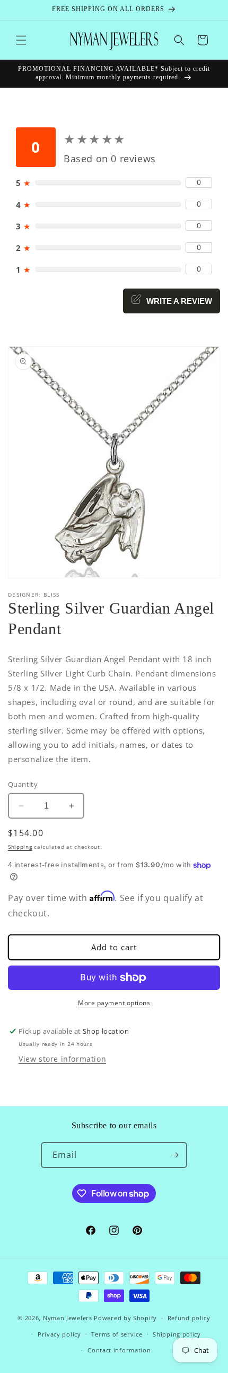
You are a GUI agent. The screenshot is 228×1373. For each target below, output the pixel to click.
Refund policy (189, 1318)
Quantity (23, 784)
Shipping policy (177, 1334)
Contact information (119, 1350)
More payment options (114, 1002)
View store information (62, 1059)
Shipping (20, 846)
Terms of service (116, 1334)
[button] (21, 40)
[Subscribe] (174, 1155)
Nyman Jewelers (67, 1318)
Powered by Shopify (125, 1318)
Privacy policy (59, 1334)
